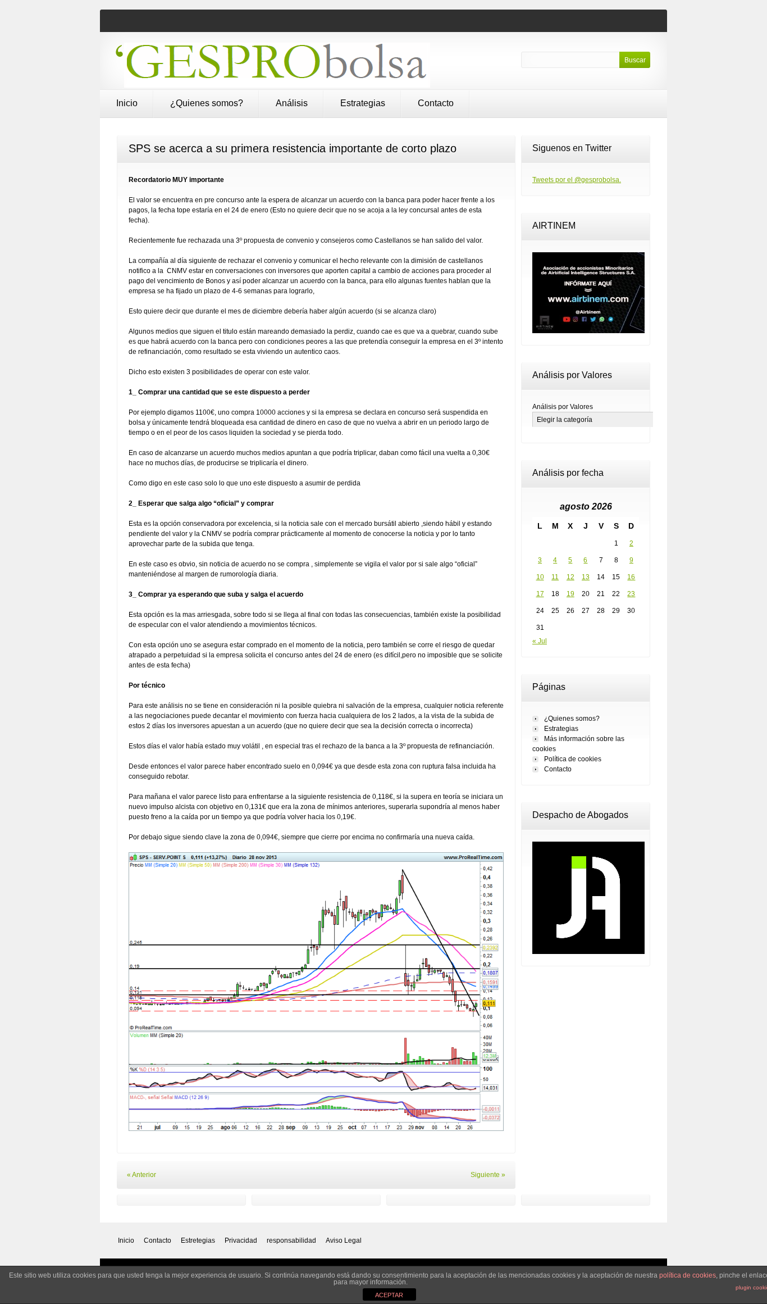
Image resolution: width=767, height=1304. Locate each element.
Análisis (292, 103)
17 (540, 594)
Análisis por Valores (562, 407)
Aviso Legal (344, 1240)
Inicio (127, 103)
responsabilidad (291, 1240)
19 (570, 594)
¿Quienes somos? (206, 103)
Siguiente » (488, 1175)
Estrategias (362, 103)
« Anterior (141, 1175)
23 (631, 594)
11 (555, 577)
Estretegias (198, 1240)
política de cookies (687, 1275)
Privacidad (241, 1240)
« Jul (539, 641)
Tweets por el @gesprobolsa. (576, 180)
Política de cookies (572, 759)
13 (586, 577)
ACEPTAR (389, 1295)
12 (570, 577)
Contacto (436, 103)
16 (631, 577)
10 (540, 577)
